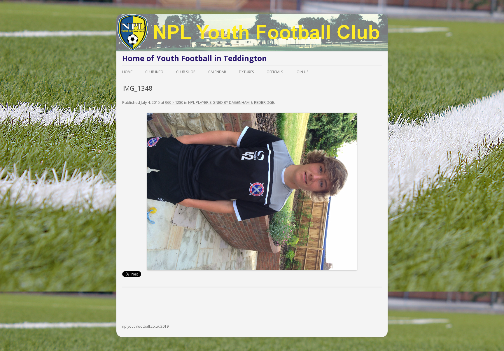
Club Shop (185, 71)
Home (127, 71)
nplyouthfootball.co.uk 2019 (145, 326)
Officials (275, 71)
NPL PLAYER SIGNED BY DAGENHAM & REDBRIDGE (231, 102)
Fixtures (246, 71)
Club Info (154, 71)
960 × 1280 (174, 102)
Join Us (302, 71)
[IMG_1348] (252, 191)
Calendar (217, 71)
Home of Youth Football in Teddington (194, 58)
